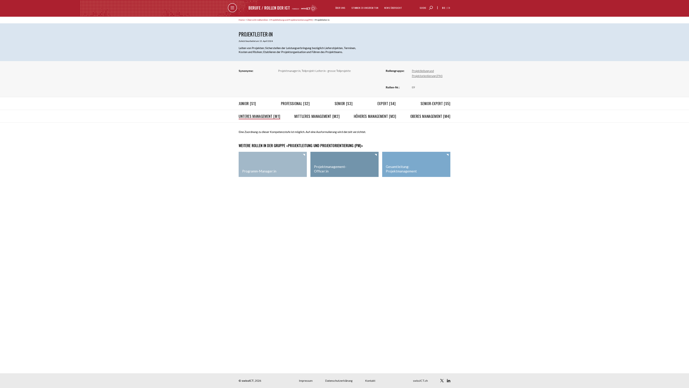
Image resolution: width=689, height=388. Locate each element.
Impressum (306, 380)
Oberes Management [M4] (430, 116)
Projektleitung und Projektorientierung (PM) (291, 20)
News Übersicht (393, 7)
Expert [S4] (387, 103)
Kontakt (370, 380)
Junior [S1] (247, 103)
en (448, 7)
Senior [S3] (343, 103)
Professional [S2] (295, 103)
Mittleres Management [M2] (316, 116)
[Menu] (232, 7)
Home (242, 20)
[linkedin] (448, 380)
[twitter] (442, 380)
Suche (423, 7)
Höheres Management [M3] (375, 116)
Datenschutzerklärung (339, 380)
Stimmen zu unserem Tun (364, 7)
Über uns (340, 7)
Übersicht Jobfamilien (257, 20)
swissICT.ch (420, 380)
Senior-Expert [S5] (435, 103)
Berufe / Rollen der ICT (269, 8)
